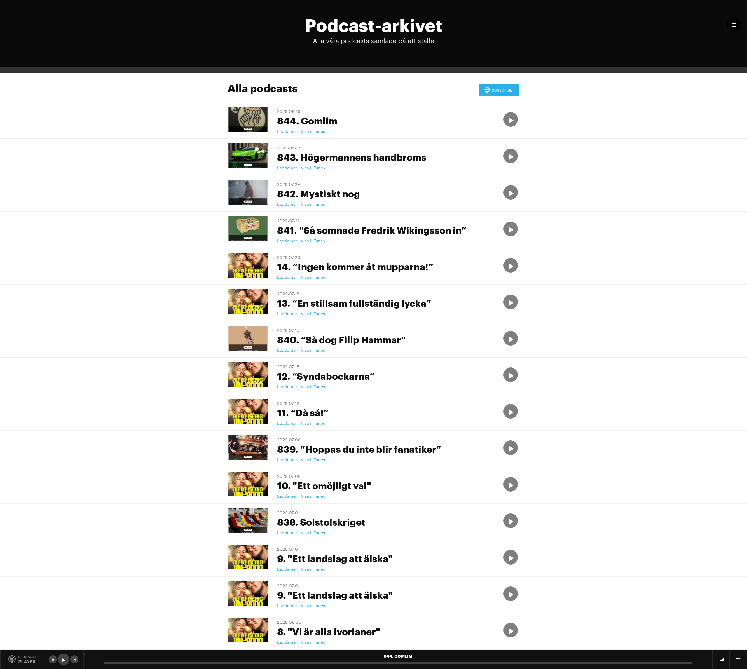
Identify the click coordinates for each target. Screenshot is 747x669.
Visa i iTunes (313, 131)
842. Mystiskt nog (318, 193)
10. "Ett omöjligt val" (324, 485)
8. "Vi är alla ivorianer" (328, 631)
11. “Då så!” (303, 412)
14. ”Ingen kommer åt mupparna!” (355, 266)
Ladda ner (287, 131)
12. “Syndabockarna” (326, 375)
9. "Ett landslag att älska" (334, 558)
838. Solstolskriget (321, 521)
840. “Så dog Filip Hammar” (341, 339)
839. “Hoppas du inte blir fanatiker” (359, 448)
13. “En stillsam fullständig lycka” (354, 302)
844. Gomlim (307, 120)
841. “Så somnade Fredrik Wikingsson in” (371, 229)
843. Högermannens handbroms (351, 156)
